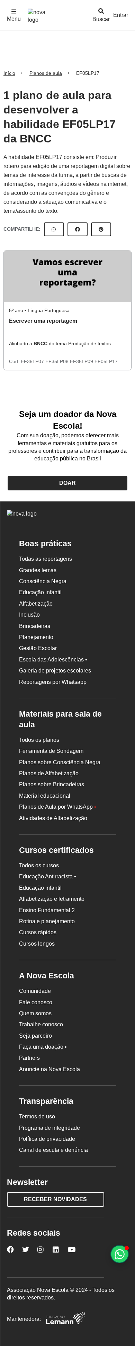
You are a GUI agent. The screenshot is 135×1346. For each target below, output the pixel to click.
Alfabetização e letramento (51, 899)
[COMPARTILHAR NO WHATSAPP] (54, 229)
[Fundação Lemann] (65, 1319)
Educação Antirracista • (47, 876)
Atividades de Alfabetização (53, 818)
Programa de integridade (49, 1128)
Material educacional (44, 796)
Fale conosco (35, 1002)
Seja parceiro (35, 1036)
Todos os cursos (39, 865)
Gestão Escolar (38, 648)
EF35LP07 (33, 361)
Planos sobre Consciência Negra (59, 762)
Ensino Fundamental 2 (47, 910)
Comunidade (35, 991)
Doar (67, 483)
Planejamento (36, 637)
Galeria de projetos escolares (55, 671)
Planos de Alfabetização (49, 773)
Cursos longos (37, 944)
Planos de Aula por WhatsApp (57, 807)
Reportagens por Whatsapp (53, 682)
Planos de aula (45, 73)
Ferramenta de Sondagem (51, 751)
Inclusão (29, 615)
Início (9, 73)
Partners (29, 1058)
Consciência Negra (42, 581)
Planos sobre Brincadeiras (51, 784)
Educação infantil (40, 592)
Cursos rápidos (37, 932)
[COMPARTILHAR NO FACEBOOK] (78, 229)
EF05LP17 (106, 361)
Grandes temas (37, 570)
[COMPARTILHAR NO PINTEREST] (101, 229)
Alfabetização (36, 604)
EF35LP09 (82, 361)
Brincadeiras (34, 626)
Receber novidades (55, 1199)
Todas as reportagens (45, 559)
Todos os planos (39, 740)
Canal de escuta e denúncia (53, 1150)
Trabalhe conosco (41, 1024)
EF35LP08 (57, 361)
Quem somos (35, 1013)
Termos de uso (37, 1116)
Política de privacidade (47, 1139)
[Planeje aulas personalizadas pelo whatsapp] (119, 1254)
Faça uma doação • (43, 1047)
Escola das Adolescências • (53, 659)
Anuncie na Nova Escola (49, 1069)
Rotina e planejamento (47, 921)
